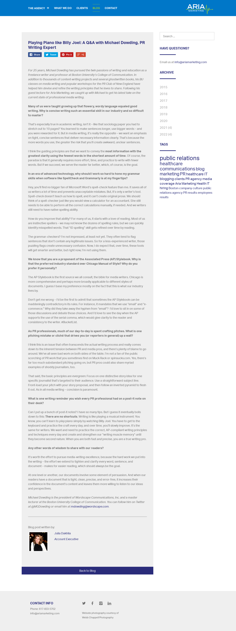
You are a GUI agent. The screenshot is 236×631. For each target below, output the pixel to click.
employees (205, 192)
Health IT (203, 183)
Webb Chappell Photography (98, 617)
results (164, 197)
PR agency (193, 179)
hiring (164, 188)
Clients (82, 8)
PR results (190, 192)
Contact (111, 8)
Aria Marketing (186, 183)
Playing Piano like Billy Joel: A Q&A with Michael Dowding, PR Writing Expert (86, 45)
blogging (167, 179)
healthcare (171, 163)
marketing (169, 173)
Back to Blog (87, 570)
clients (180, 179)
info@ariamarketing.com (191, 62)
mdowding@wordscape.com (90, 506)
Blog (96, 8)
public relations (180, 158)
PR (182, 173)
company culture (190, 188)
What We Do (63, 8)
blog (200, 169)
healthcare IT (197, 174)
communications (177, 169)
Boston (174, 188)
